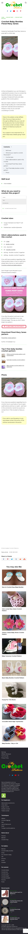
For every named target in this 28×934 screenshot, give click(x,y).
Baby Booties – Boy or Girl (10, 743)
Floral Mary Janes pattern (8, 338)
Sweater (3, 862)
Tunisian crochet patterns (8, 828)
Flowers (3, 835)
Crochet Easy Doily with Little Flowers (16, 901)
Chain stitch (4, 805)
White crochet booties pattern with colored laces (16, 354)
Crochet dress (5, 870)
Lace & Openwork (6, 824)
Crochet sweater (5, 878)
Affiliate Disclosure (6, 754)
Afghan (3, 818)
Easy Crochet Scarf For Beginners (16, 893)
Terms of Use (4, 756)
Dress (2, 852)
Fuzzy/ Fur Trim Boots (9, 699)
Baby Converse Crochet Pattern (12, 656)
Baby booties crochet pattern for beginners (15, 366)
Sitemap (3, 752)
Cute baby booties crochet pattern (16, 359)
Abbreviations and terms (7, 803)
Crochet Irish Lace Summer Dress (15, 918)
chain (7, 241)
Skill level (8, 150)
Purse (2, 881)
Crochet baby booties (7, 850)
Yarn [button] (4, 200)
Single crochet (5, 807)
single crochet (10, 244)
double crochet (10, 249)
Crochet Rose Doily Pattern (15, 910)
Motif (2, 826)
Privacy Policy (5, 758)
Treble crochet (5, 810)
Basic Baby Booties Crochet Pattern (13, 678)
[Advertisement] (14, 75)
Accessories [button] (5, 203)
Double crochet (5, 809)
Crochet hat (4, 872)
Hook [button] (4, 197)
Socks (3, 860)
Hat (2, 856)
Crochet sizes (9, 157)
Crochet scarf (4, 874)
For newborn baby (6, 854)
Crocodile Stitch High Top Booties (12, 721)
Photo (7, 172)
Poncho (3, 858)
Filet (2, 822)
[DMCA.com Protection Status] (3, 797)
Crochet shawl (5, 876)
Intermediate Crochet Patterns (10, 548)
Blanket (3, 837)
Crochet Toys (4, 839)
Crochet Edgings (5, 820)
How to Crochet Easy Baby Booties (12, 587)
